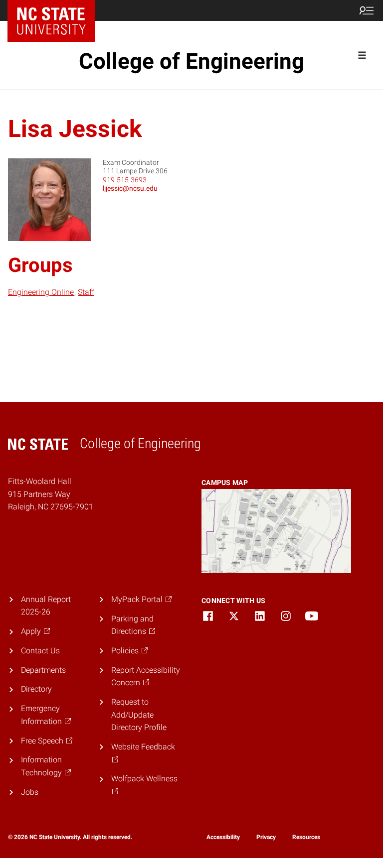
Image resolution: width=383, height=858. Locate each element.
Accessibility (223, 837)
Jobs (29, 792)
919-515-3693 (125, 180)
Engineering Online (41, 292)
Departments (43, 670)
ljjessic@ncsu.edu (130, 188)
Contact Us (40, 650)
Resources (306, 837)
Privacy (266, 837)
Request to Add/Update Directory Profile (139, 714)
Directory (36, 689)
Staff (86, 292)
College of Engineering (191, 61)
